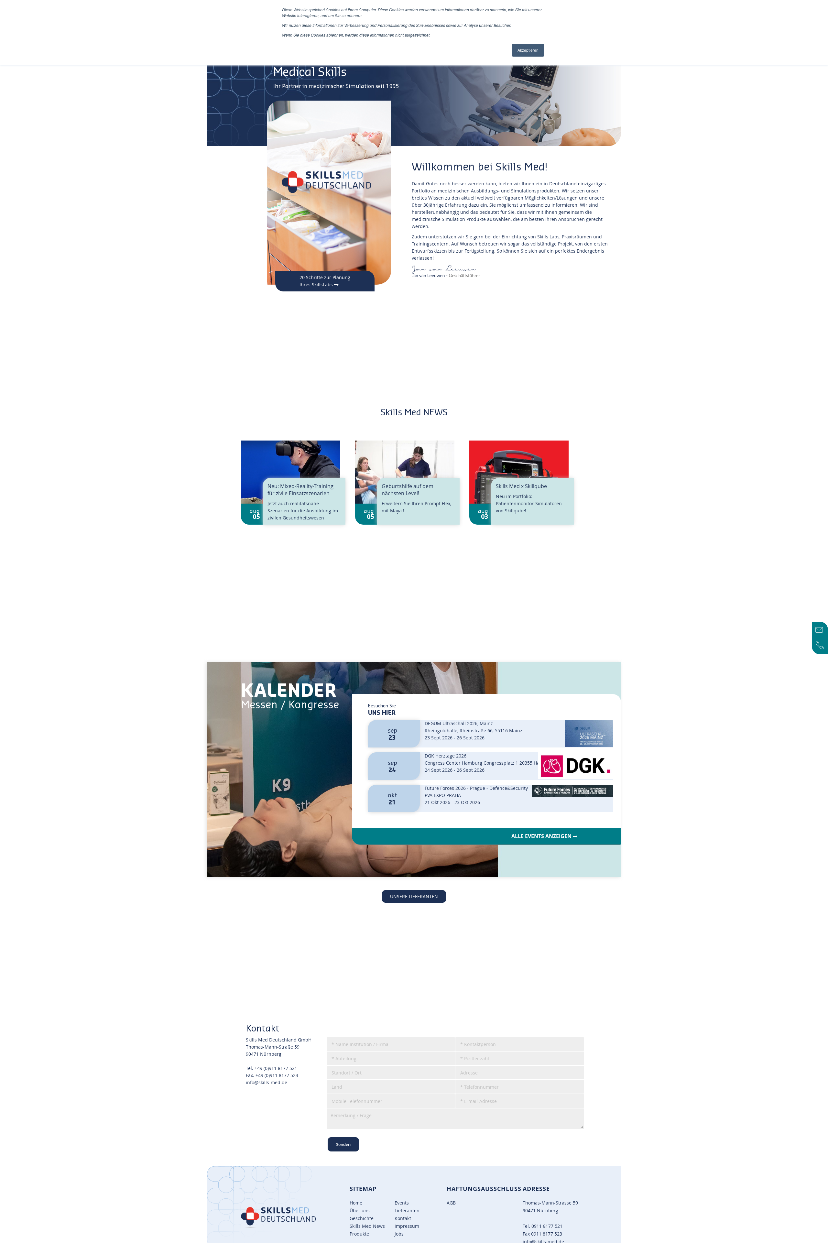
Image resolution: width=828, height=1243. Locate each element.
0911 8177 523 (546, 1234)
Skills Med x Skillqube (521, 486)
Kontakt (403, 1218)
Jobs (399, 1234)
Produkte (359, 1234)
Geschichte (362, 1218)
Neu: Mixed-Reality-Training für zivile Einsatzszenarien (300, 490)
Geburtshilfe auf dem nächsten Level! (407, 490)
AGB (451, 1203)
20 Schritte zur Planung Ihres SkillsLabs (325, 281)
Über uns (360, 1210)
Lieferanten (407, 1210)
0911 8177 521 (546, 1226)
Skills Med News (367, 1226)
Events (402, 1203)
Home (356, 1203)
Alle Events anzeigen (542, 836)
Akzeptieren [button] (528, 50)
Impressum (407, 1226)
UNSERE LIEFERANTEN (414, 896)
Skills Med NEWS (414, 413)
